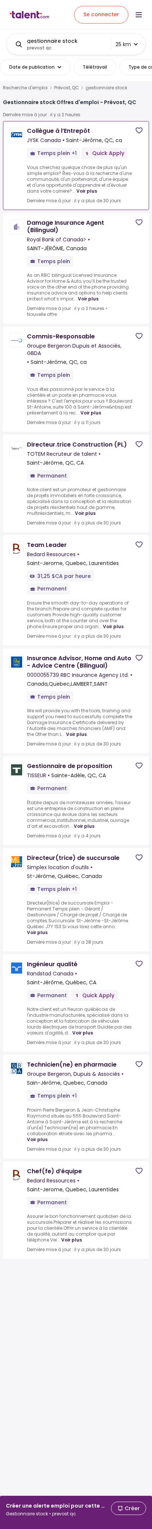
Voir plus (86, 191)
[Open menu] (138, 14)
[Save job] (139, 130)
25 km (123, 44)
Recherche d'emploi (25, 88)
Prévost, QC (66, 88)
